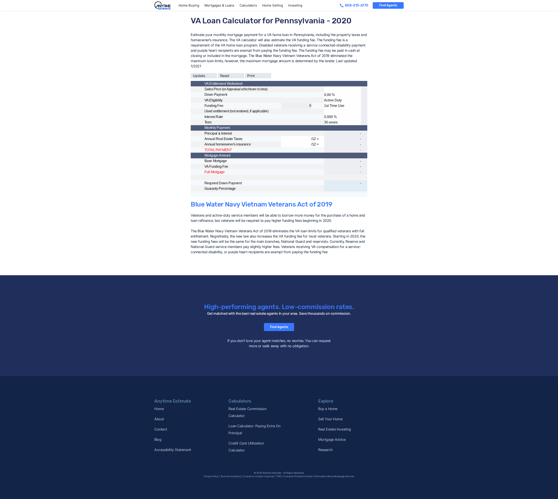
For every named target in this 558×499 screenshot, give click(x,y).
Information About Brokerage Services (334, 476)
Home (159, 409)
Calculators (248, 5)
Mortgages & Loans (219, 5)
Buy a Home (327, 409)
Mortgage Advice (332, 439)
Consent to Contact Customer (258, 476)
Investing (295, 5)
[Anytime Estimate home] (165, 5)
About (159, 419)
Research (325, 450)
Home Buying (189, 5)
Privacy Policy (211, 476)
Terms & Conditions (230, 476)
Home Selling (272, 5)
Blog (157, 439)
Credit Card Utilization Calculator (246, 446)
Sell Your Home (330, 419)
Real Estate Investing (334, 429)
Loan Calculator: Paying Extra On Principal (254, 429)
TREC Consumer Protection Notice (294, 476)
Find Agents (388, 5)
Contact (160, 429)
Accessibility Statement (172, 450)
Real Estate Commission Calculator (247, 412)
